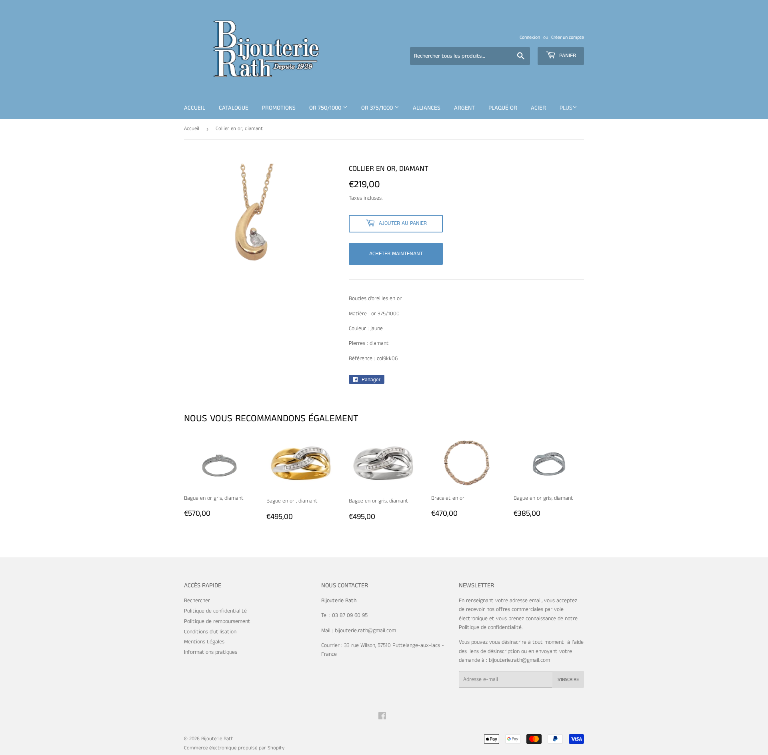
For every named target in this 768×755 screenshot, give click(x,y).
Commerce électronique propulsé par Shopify (234, 748)
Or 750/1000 (326, 108)
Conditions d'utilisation (210, 632)
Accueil (194, 108)
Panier (567, 56)
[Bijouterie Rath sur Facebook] (382, 717)
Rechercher (197, 601)
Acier (538, 108)
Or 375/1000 (377, 108)
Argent (464, 108)
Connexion (530, 37)
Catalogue (233, 108)
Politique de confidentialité (215, 611)
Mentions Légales (204, 642)
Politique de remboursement (217, 621)
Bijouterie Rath (217, 739)
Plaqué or (502, 108)
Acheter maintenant (396, 254)
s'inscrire (568, 679)
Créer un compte (567, 37)
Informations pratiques (210, 652)
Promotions (279, 108)
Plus (566, 108)
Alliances (426, 108)
